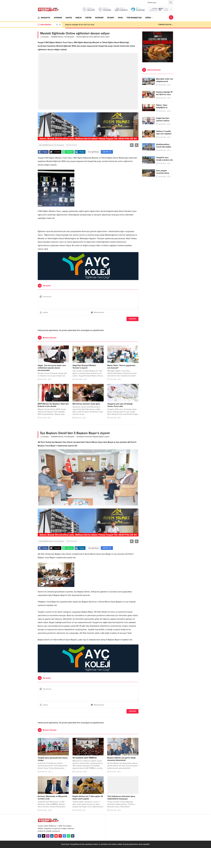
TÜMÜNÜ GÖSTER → (165, 25)
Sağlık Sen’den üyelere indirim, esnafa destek (163, 120)
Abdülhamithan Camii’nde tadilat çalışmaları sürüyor (164, 147)
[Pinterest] (60, 836)
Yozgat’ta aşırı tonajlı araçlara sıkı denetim (164, 160)
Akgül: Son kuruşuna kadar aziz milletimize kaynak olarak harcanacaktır (52, 368)
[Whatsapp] (68, 836)
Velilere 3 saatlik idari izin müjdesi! (163, 132)
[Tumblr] (72, 836)
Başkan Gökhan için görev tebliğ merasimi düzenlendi (121, 759)
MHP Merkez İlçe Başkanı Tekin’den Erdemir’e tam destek (53, 405)
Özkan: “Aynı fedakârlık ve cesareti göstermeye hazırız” (87, 24)
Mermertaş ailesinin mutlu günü (86, 404)
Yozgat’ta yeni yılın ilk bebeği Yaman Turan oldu (119, 405)
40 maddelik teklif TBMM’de (85, 758)
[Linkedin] (52, 836)
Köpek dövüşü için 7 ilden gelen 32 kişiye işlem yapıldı (88, 797)
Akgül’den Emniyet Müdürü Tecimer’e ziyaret (84, 366)
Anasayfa (45, 37)
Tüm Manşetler (69, 37)
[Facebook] (39, 836)
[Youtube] (56, 836)
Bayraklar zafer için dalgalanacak (164, 80)
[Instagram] (47, 836)
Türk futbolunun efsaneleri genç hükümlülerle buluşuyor (121, 797)
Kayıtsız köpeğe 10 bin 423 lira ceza (164, 93)
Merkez (60, 37)
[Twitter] (43, 836)
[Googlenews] (64, 836)
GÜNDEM (54, 37)
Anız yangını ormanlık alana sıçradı (162, 173)
